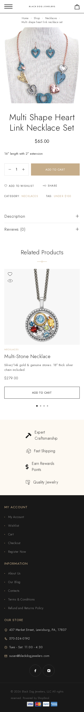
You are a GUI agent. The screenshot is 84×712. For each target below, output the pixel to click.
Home (25, 18)
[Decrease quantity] (8, 169)
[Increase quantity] (25, 169)
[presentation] (42, 367)
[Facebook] (35, 670)
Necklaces (51, 18)
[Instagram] (48, 670)
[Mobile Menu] (8, 6)
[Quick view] (10, 281)
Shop (37, 18)
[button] (42, 393)
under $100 (62, 196)
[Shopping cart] (77, 8)
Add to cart (55, 170)
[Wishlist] (10, 274)
